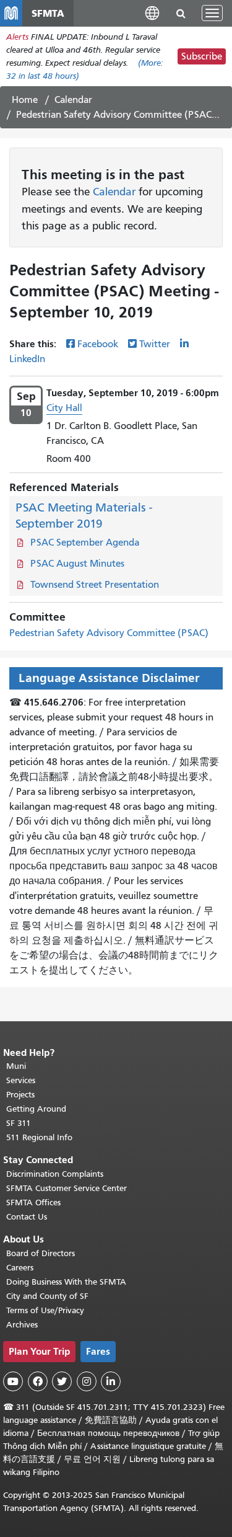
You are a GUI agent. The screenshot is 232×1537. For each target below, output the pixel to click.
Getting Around (36, 1109)
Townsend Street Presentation (94, 584)
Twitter (154, 344)
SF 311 (18, 1123)
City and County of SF (47, 1296)
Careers (19, 1267)
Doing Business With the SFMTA (66, 1282)
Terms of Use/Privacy (45, 1310)
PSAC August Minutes (77, 563)
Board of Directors (40, 1253)
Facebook (97, 344)
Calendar (73, 99)
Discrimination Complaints (54, 1174)
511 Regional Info (39, 1137)
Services (20, 1080)
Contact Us (26, 1216)
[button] (152, 12)
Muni (16, 1066)
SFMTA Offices (33, 1202)
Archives (22, 1324)
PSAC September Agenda (84, 542)
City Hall (64, 408)
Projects (20, 1094)
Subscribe (201, 56)
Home (25, 99)
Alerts (17, 37)
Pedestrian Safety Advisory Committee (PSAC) (108, 633)
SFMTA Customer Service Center (66, 1188)
